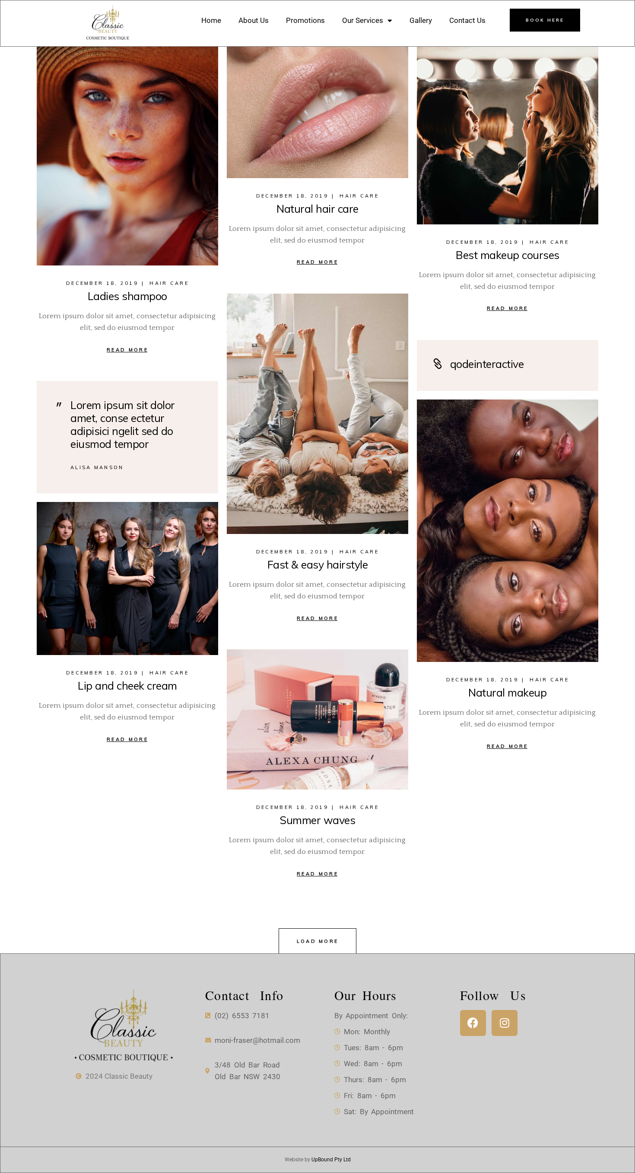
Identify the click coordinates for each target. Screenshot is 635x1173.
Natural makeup (507, 692)
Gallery (421, 20)
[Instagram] (505, 1023)
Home (211, 20)
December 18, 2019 (102, 283)
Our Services (362, 20)
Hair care (169, 283)
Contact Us (467, 20)
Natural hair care (317, 208)
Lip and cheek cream (127, 685)
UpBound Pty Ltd (331, 1160)
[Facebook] (473, 1023)
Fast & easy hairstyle (317, 564)
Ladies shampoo (127, 296)
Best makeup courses (507, 255)
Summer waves (317, 820)
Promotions (305, 20)
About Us (253, 20)
